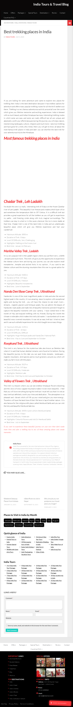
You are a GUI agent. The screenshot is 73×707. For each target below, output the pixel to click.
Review (54, 13)
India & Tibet (13, 695)
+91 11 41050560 (43, 690)
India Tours (10, 37)
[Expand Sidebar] (69, 23)
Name (8, 611)
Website (8, 618)
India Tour (32, 23)
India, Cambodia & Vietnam (17, 698)
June (43, 520)
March (25, 520)
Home (6, 13)
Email (37, 611)
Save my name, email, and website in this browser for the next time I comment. (33, 625)
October (18, 525)
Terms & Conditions (27, 704)
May (37, 520)
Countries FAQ (9, 18)
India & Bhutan (14, 692)
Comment (9, 598)
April (32, 520)
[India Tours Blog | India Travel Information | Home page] (13, 5)
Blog (11, 672)
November (28, 525)
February (17, 520)
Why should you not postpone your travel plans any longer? (51, 501)
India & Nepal (13, 685)
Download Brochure (15, 658)
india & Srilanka (14, 688)
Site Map (4, 704)
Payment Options (14, 662)
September (9, 525)
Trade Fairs (13, 669)
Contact (62, 13)
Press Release (13, 665)
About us (12, 675)
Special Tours (32, 13)
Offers (13, 13)
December (39, 525)
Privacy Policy (13, 704)
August (55, 520)
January (8, 520)
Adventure (9, 23)
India (11, 682)
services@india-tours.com (46, 696)
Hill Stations (20, 23)
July (49, 520)
